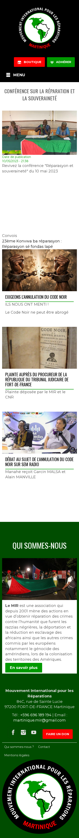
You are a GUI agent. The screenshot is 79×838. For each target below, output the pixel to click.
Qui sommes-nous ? (19, 747)
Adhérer (62, 62)
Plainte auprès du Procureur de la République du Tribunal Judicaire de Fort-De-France (36, 379)
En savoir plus (23, 667)
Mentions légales (16, 755)
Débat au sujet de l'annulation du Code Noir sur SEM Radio (39, 461)
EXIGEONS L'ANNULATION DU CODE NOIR (36, 297)
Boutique (31, 62)
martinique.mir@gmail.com (39, 720)
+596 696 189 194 (35, 715)
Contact (44, 747)
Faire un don (57, 734)
